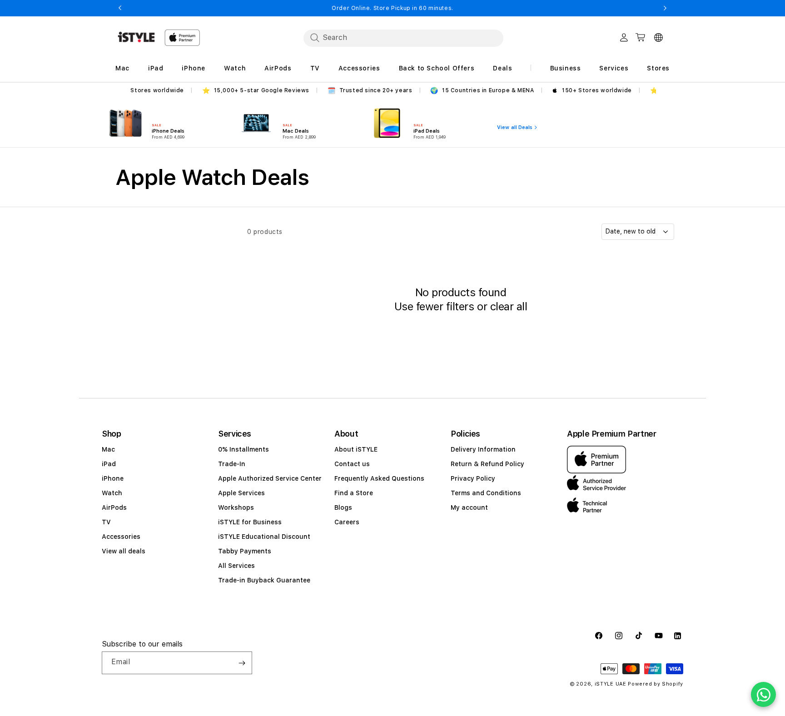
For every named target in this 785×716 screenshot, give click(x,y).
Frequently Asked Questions (379, 478)
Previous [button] (119, 8)
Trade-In (231, 463)
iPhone (113, 478)
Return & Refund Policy (487, 463)
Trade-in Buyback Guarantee (264, 580)
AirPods (114, 507)
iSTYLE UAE (610, 684)
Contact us (352, 463)
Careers (346, 522)
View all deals (123, 551)
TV (106, 522)
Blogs (343, 507)
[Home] (136, 37)
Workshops (236, 507)
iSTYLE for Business (250, 522)
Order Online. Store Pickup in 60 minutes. (392, 8)
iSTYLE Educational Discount (264, 536)
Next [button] (665, 8)
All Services (236, 565)
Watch (112, 493)
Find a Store (353, 493)
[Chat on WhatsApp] (763, 694)
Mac (108, 449)
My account (469, 507)
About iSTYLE (356, 449)
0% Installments (243, 449)
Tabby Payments (244, 551)
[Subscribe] (242, 662)
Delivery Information (483, 449)
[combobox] (403, 38)
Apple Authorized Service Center (270, 478)
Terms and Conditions (486, 493)
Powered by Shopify (655, 684)
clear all (508, 306)
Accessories (121, 536)
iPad (109, 463)
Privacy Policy (473, 478)
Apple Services (241, 493)
